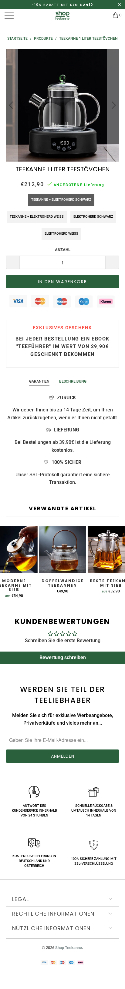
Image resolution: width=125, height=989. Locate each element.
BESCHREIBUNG (72, 381)
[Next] (113, 105)
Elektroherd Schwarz (93, 217)
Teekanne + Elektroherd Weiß (37, 217)
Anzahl (62, 249)
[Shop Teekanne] (62, 15)
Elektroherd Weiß (61, 234)
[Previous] (12, 105)
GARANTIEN (39, 381)
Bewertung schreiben (62, 657)
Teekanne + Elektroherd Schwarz (61, 200)
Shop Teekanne (68, 947)
